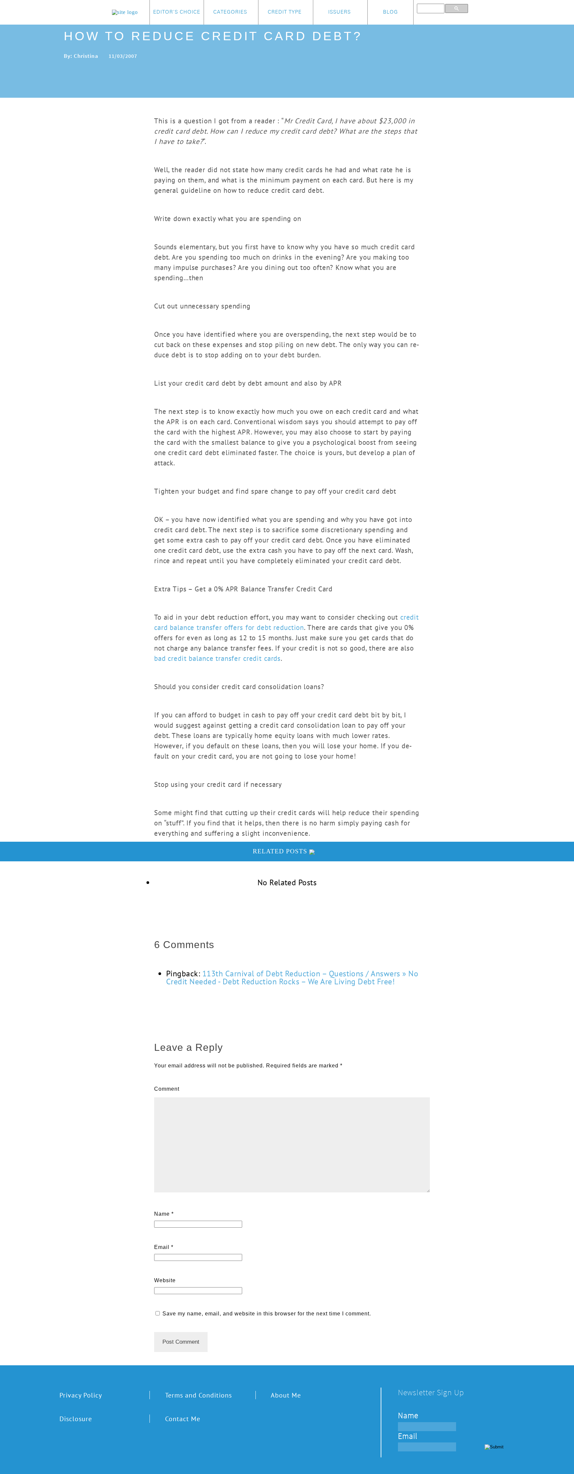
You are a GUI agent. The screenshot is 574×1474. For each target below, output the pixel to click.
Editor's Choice (176, 12)
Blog (390, 12)
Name (162, 1214)
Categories (230, 12)
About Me (286, 1395)
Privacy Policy (80, 1395)
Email (161, 1247)
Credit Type (285, 12)
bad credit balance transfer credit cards (217, 658)
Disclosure (75, 1418)
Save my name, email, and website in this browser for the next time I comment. (266, 1313)
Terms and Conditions (198, 1395)
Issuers (339, 12)
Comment (166, 1089)
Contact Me (182, 1418)
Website (165, 1280)
